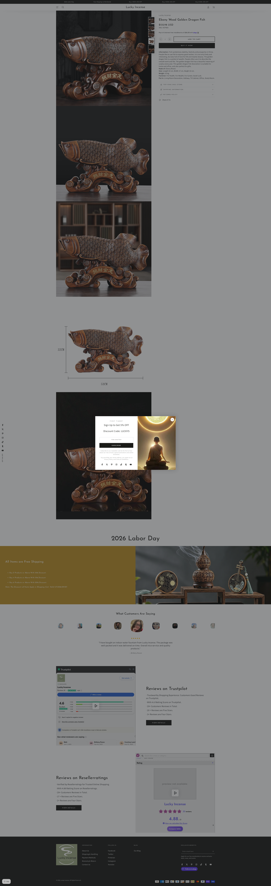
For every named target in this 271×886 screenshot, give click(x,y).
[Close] (172, 419)
